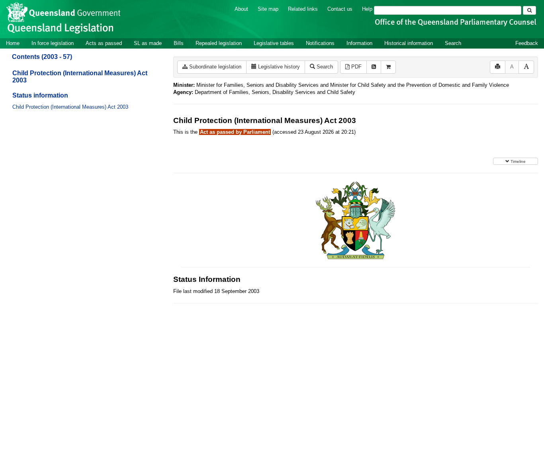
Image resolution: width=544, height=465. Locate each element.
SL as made (148, 43)
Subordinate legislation (214, 67)
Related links (303, 9)
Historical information (408, 43)
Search (453, 43)
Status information (40, 95)
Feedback (526, 43)
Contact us (339, 9)
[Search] (529, 10)
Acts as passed (104, 43)
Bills (179, 43)
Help (367, 9)
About (241, 9)
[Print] (497, 67)
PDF (356, 67)
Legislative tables (274, 43)
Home (13, 43)
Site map (268, 9)
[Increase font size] (526, 67)
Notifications (320, 43)
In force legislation (52, 43)
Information (359, 43)
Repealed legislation (219, 43)
